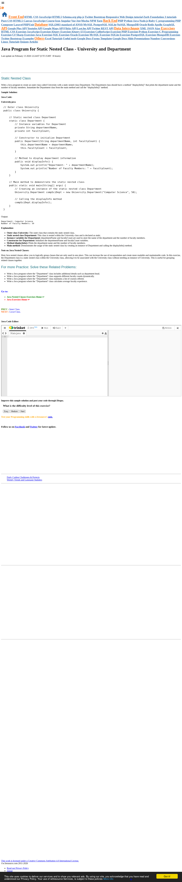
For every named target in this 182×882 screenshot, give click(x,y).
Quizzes (24, 41)
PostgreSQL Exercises (143, 34)
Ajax (157, 28)
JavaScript (45, 16)
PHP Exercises (130, 31)
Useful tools (69, 38)
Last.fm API (84, 28)
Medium (14, 411)
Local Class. (15, 312)
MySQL (88, 24)
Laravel (18, 24)
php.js (80, 16)
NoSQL (121, 24)
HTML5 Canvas (22, 20)
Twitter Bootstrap (95, 16)
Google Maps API (53, 28)
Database (41, 24)
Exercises (168, 28)
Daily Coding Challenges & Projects (23, 477)
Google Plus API (17, 28)
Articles (33, 41)
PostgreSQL (100, 24)
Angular (66, 20)
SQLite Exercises (120, 34)
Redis (151, 24)
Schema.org (69, 16)
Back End (110, 20)
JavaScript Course (44, 20)
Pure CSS (7, 20)
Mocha (85, 20)
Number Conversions (162, 38)
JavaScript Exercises (39, 31)
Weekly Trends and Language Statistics (24, 480)
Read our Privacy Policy (18, 868)
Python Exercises (149, 31)
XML (143, 28)
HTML (28, 16)
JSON (150, 28)
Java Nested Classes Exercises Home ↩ (25, 297)
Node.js (143, 20)
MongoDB (133, 24)
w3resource (6, 6)
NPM (93, 20)
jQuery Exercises (61, 31)
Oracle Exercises (79, 34)
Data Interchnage (126, 28)
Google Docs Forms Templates (94, 38)
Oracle (143, 24)
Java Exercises (43, 34)
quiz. (50, 417)
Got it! (167, 876)
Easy (6, 411)
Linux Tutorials (10, 41)
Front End (16, 17)
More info (108, 878)
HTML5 (57, 16)
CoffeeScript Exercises (108, 31)
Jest (78, 20)
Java (136, 20)
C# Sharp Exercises (23, 34)
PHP (120, 20)
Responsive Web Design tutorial (124, 16)
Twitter (34, 426)
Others (39, 38)
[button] (91, 3)
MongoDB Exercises (168, 34)
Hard (22, 411)
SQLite (112, 24)
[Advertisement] (34, 65)
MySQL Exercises (100, 34)
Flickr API (70, 28)
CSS (35, 16)
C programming (165, 20)
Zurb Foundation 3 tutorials (159, 16)
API (4, 28)
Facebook (20, 426)
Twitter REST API (102, 28)
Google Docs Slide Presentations (131, 38)
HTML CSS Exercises (13, 31)
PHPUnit (28, 24)
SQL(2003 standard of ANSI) (65, 24)
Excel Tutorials (53, 38)
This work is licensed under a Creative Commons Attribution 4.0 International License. (40, 861)
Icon (57, 20)
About (10, 871)
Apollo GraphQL (165, 24)
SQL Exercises (61, 34)
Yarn (100, 20)
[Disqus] (91, 602)
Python (128, 20)
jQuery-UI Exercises (83, 31)
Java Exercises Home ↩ (18, 299)
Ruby (152, 20)
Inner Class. (14, 309)
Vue (73, 20)
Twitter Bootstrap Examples (17, 38)
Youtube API (34, 28)
